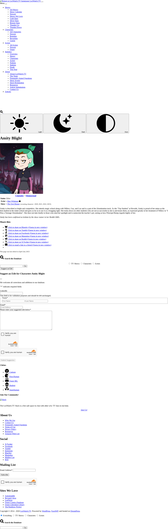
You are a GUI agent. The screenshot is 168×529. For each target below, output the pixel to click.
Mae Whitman (12, 201)
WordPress (46, 511)
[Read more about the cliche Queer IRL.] (7, 381)
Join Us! (84, 410)
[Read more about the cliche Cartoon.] (7, 372)
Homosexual (31, 196)
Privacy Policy (10, 429)
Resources (9, 431)
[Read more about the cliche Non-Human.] (7, 377)
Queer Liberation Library (14, 505)
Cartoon (12, 372)
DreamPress (75, 511)
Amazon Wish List (12, 434)
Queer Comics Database (14, 502)
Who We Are (10, 420)
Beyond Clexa (10, 498)
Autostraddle (10, 496)
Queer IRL (13, 381)
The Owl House (13, 204)
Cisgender (19, 196)
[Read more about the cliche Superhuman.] (7, 390)
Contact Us (9, 423)
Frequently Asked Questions (16, 425)
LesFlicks (8, 500)
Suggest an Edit (6, 269)
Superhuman (14, 390)
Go (25, 266)
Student (12, 385)
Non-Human (14, 377)
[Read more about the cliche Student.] (7, 385)
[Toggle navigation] (42, 1)
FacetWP (54, 511)
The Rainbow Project (13, 507)
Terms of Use (10, 427)
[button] (1, 112)
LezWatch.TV (25, 511)
